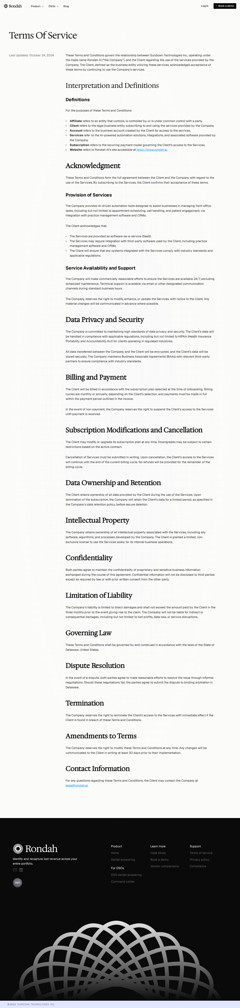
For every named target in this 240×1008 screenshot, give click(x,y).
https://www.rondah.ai (151, 150)
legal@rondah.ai (77, 785)
